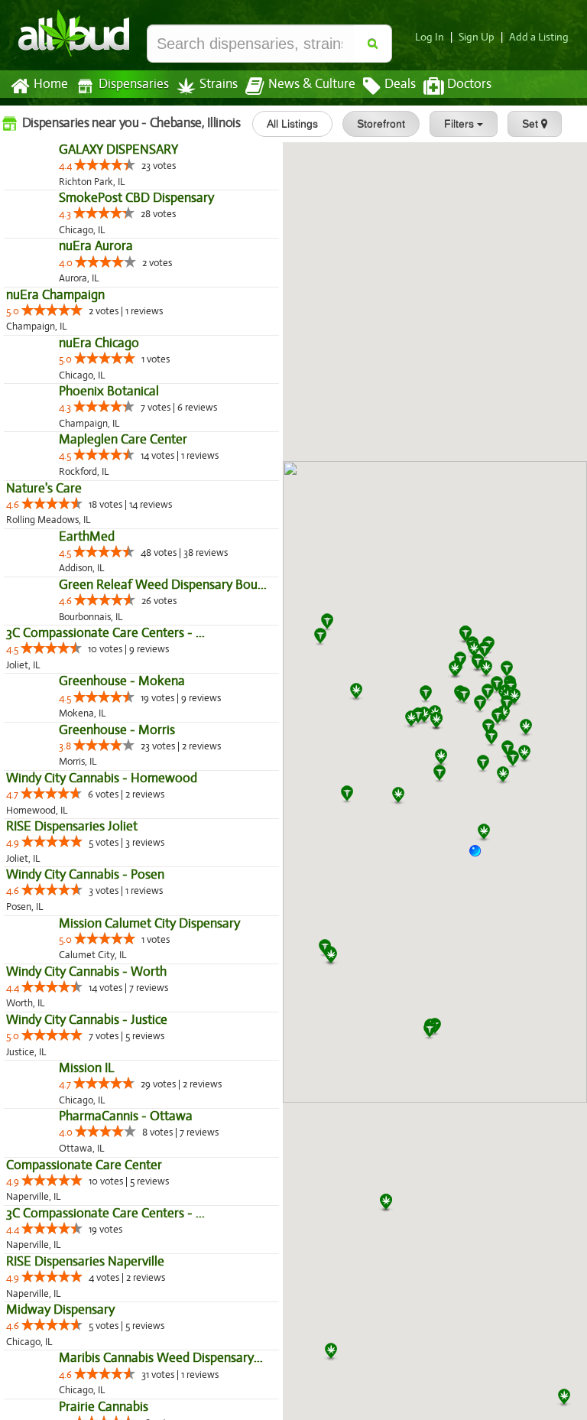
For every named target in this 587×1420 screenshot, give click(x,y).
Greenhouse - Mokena (69, 960)
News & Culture (311, 84)
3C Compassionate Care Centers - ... (105, 879)
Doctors (469, 84)
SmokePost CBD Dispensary (83, 263)
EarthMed (34, 750)
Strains (218, 84)
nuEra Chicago (46, 474)
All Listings (292, 124)
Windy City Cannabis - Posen (85, 1186)
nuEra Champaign (55, 393)
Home (51, 84)
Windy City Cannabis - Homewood (101, 1089)
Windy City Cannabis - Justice (86, 1364)
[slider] (52, 197)
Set (531, 124)
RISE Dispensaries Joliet (72, 1138)
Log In (429, 37)
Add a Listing (539, 37)
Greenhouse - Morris (64, 1041)
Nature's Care (44, 685)
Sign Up (477, 37)
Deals (400, 84)
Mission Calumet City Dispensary (96, 1267)
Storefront (381, 124)
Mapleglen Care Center (70, 636)
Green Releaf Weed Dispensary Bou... (110, 831)
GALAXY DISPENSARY (65, 182)
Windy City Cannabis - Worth (86, 1316)
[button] (480, 856)
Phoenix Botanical (56, 555)
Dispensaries (134, 84)
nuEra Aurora (43, 344)
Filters (460, 124)
